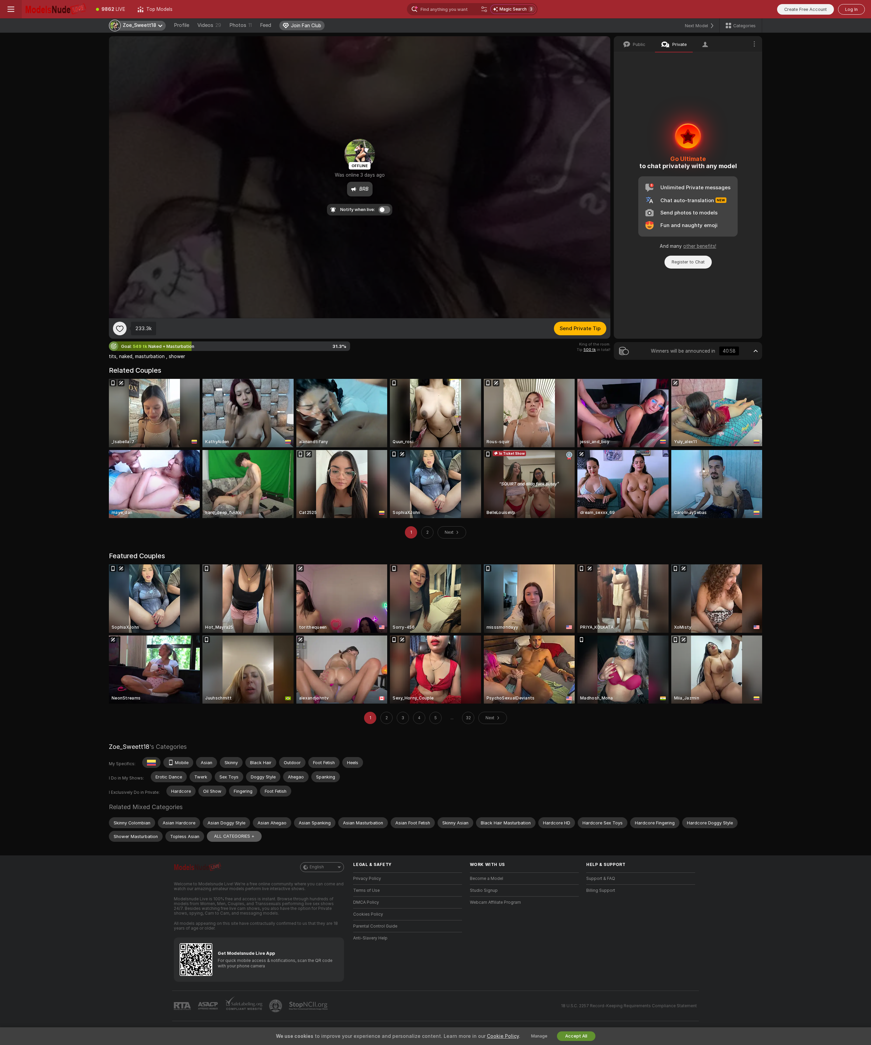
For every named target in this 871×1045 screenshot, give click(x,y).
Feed (265, 25)
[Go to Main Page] (56, 9)
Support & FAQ (600, 878)
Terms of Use (366, 890)
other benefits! (699, 246)
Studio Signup (484, 890)
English (317, 867)
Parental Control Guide (375, 926)
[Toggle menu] (11, 9)
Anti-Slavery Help (370, 938)
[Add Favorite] (120, 328)
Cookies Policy (368, 914)
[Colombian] (151, 762)
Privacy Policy (367, 878)
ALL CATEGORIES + (234, 836)
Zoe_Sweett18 (129, 746)
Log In (851, 9)
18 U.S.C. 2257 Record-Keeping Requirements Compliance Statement (629, 1005)
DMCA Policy (366, 902)
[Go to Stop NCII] (309, 1006)
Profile (181, 25)
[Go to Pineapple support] (276, 1005)
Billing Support (600, 890)
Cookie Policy (503, 1036)
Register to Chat (688, 261)
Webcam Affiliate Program (495, 902)
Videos (209, 25)
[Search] (484, 9)
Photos (240, 25)
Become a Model (486, 878)
